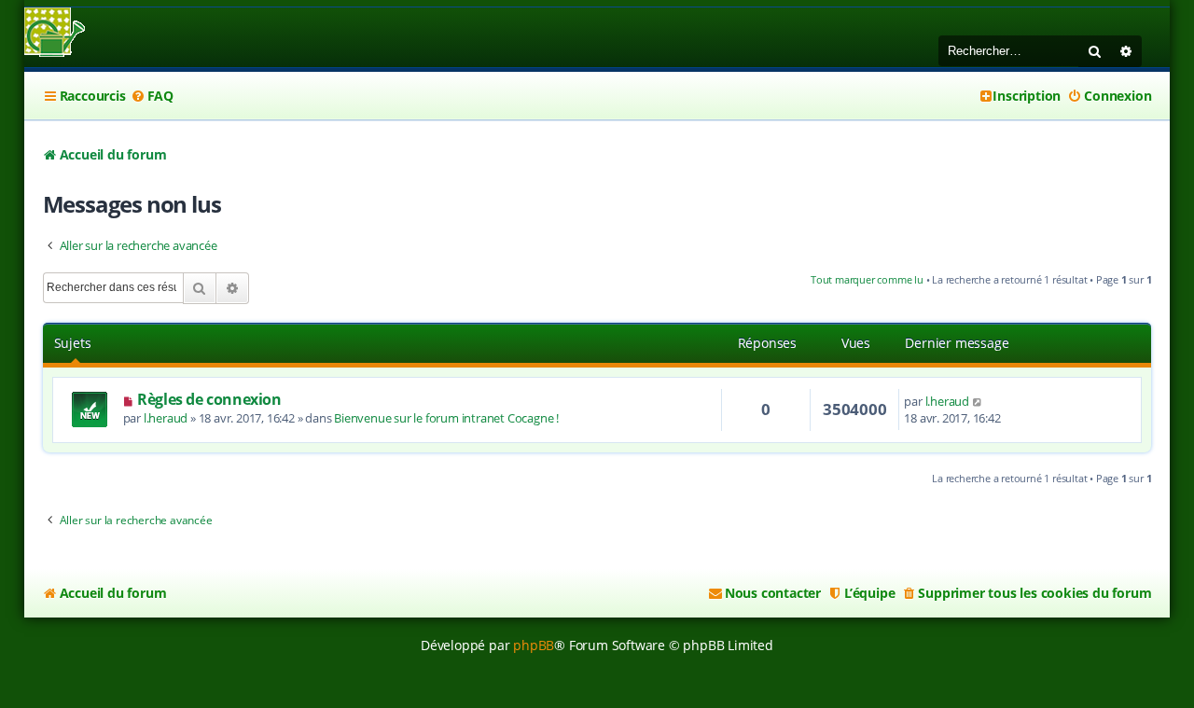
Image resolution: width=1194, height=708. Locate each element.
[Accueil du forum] (54, 34)
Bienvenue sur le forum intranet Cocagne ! (446, 418)
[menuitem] (152, 96)
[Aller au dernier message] (978, 401)
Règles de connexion (209, 399)
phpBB (533, 645)
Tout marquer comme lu (867, 279)
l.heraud (165, 418)
